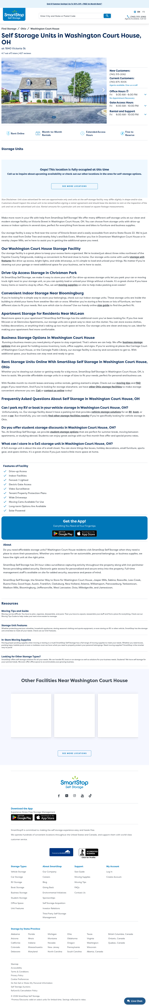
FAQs (76, 887)
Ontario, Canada (116, 938)
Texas (89, 934)
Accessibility (16, 968)
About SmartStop (52, 866)
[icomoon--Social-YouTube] (82, 796)
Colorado (15, 947)
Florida (31, 934)
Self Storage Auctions (20, 986)
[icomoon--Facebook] (59, 796)
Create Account (113, 876)
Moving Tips (80, 882)
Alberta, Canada (95, 951)
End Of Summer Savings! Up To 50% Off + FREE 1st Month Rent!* (74, 4)
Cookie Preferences (20, 979)
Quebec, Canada (116, 942)
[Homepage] (14, 14)
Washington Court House (44, 28)
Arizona (14, 938)
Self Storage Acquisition (54, 903)
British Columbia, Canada (120, 934)
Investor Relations (51, 908)
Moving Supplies (82, 876)
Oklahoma (72, 938)
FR (143, 11)
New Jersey (53, 947)
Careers (46, 876)
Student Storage (19, 897)
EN (138, 11)
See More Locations (74, 186)
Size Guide (79, 871)
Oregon (71, 942)
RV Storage (16, 882)
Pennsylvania (73, 947)
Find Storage (8, 28)
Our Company (49, 871)
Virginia (90, 938)
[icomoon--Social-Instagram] (74, 796)
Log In (109, 871)
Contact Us (79, 892)
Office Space (17, 903)
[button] (107, 16)
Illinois (31, 938)
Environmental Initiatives (54, 892)
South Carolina (74, 951)
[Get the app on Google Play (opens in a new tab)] (63, 533)
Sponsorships (49, 897)
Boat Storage (17, 887)
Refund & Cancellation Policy (24, 990)
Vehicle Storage (18, 871)
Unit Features (17, 908)
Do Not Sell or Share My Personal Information (32, 983)
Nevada (51, 942)
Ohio (23, 28)
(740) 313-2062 (128, 16)
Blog (45, 882)
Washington (92, 942)
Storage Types (18, 866)
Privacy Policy (17, 975)
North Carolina (55, 951)
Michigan (52, 934)
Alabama (15, 934)
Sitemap (14, 964)
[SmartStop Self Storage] (74, 782)
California (15, 942)
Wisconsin (91, 947)
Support (78, 866)
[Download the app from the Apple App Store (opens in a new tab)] (86, 533)
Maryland (33, 951)
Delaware (15, 951)
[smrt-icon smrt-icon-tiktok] (90, 796)
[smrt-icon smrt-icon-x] (66, 796)
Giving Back (48, 887)
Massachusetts (35, 947)
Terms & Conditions (20, 971)
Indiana (31, 942)
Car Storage (17, 876)
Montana (52, 938)
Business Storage (19, 892)
